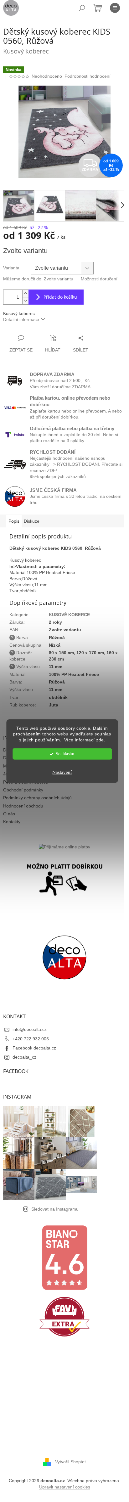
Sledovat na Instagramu (55, 1209)
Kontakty (11, 821)
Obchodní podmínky (23, 789)
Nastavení (62, 772)
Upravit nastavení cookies (64, 1486)
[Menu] (115, 8)
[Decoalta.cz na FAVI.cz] (64, 1316)
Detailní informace (21, 319)
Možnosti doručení (99, 278)
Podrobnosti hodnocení (87, 76)
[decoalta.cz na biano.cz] (64, 1258)
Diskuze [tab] (31, 521)
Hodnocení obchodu (23, 805)
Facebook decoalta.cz (34, 1047)
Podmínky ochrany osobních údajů (37, 797)
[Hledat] (82, 8)
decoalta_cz (24, 1057)
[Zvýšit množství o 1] (25, 293)
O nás (9, 813)
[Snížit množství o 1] (25, 300)
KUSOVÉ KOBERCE (69, 614)
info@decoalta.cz (30, 1029)
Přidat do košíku (60, 297)
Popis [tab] (13, 521)
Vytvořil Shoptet (70, 1461)
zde (100, 740)
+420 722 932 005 (31, 1038)
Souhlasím (65, 753)
